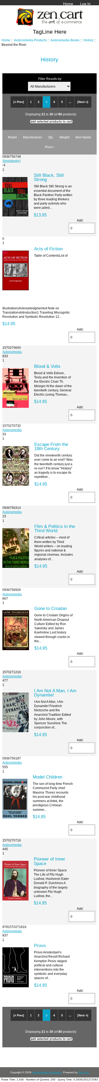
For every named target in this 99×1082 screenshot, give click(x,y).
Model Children (47, 777)
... (70, 101)
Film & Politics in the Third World (54, 528)
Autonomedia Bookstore (47, 1072)
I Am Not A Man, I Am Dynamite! (55, 693)
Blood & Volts (47, 366)
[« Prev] (18, 101)
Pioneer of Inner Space (49, 861)
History (88, 40)
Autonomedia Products (30, 40)
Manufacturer (32, 137)
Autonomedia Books (64, 40)
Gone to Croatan (50, 608)
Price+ (49, 147)
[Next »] (82, 101)
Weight (64, 137)
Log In (85, 4)
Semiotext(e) (11, 160)
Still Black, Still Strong (49, 177)
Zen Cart (83, 1072)
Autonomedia (12, 352)
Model (12, 137)
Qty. (50, 137)
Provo (40, 945)
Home (68, 4)
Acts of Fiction (48, 248)
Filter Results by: (50, 78)
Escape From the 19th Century (51, 446)
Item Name (83, 137)
